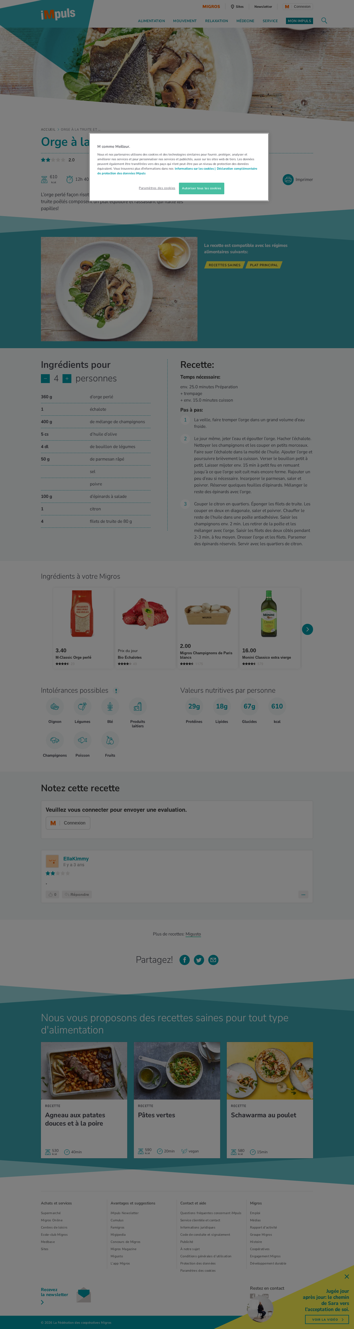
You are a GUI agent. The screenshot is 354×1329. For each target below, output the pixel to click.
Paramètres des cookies (157, 188)
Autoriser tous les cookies (201, 188)
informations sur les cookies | (195, 168)
